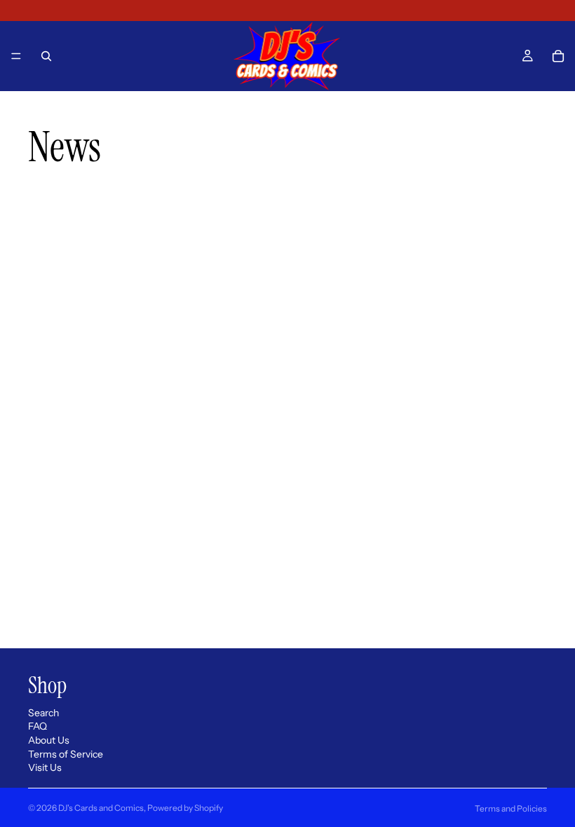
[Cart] (558, 56)
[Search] (46, 56)
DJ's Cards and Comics (101, 807)
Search (43, 712)
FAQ (37, 726)
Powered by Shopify (185, 807)
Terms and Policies (511, 808)
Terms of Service (65, 754)
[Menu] (16, 56)
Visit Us (45, 768)
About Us (48, 740)
